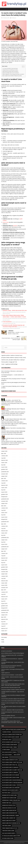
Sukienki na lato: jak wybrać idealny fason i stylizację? (13, 359)
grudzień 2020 (4, 567)
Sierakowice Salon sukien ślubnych (10, 790)
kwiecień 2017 (4, 628)
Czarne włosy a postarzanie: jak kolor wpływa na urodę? (13, 700)
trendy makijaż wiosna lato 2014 (9, 828)
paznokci (15, 225)
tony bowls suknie (6, 825)
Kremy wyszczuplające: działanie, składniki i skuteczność (13, 689)
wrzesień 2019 (4, 587)
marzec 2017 (4, 630)
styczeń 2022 (4, 544)
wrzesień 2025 (4, 474)
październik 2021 (5, 546)
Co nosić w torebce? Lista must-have (10, 68)
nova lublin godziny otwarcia (9, 752)
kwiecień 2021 (4, 558)
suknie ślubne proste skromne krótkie (11, 823)
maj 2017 (3, 626)
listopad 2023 (4, 519)
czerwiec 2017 (4, 624)
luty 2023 (3, 535)
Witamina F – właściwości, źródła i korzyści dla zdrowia (12, 709)
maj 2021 (3, 555)
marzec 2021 (4, 560)
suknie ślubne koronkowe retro (9, 813)
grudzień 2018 (4, 605)
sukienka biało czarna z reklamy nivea (11, 800)
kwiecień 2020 (4, 580)
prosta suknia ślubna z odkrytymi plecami (12, 762)
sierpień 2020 (4, 574)
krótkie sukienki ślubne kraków (9, 744)
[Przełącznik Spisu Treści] (22, 66)
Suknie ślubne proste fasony (9, 820)
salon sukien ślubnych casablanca (10, 767)
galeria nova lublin (6, 739)
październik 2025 (5, 471)
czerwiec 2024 (4, 508)
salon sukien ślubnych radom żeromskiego (12, 780)
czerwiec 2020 (4, 576)
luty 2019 (3, 601)
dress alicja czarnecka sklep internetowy (12, 734)
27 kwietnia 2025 (5, 17)
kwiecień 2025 (4, 485)
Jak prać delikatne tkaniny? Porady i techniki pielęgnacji (12, 653)
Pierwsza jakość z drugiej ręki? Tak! (9, 362)
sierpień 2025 (4, 476)
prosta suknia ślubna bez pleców (10, 759)
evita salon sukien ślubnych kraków (10, 737)
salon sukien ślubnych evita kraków (10, 775)
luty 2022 (3, 542)
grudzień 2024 (4, 494)
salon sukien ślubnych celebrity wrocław (12, 770)
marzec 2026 (4, 462)
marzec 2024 (4, 512)
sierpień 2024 (4, 503)
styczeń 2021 (4, 564)
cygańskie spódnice (6, 732)
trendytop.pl (13, 17)
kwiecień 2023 (4, 530)
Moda (2, 639)
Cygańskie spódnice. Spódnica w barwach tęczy (11, 355)
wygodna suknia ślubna (7, 838)
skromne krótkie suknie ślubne (9, 795)
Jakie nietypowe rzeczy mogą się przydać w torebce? (13, 74)
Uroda (2, 641)
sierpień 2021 (4, 549)
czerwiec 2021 (4, 553)
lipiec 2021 (3, 551)
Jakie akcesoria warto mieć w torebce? (10, 71)
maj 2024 (3, 510)
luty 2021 (3, 562)
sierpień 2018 (4, 614)
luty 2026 (3, 464)
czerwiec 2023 (4, 526)
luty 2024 (3, 514)
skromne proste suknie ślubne (9, 797)
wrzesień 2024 (4, 501)
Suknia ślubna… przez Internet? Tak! (12, 400)
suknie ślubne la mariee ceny (8, 818)
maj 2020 (3, 578)
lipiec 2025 (3, 478)
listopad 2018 (4, 608)
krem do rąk (5, 222)
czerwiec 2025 (4, 480)
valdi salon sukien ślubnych (8, 833)
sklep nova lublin (6, 792)
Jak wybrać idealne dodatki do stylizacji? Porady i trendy (13, 357)
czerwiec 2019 (4, 592)
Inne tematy (4, 637)
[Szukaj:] (14, 347)
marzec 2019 (4, 599)
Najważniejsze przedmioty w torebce (10, 70)
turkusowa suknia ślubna (8, 830)
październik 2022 (5, 537)
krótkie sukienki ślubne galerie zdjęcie (11, 742)
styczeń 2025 (4, 492)
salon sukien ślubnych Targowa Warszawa (12, 782)
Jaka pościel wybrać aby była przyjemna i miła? (10, 687)
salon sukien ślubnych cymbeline (10, 772)
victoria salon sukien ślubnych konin (11, 835)
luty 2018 (3, 621)
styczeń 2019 (4, 603)
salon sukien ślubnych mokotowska (10, 777)
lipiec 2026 (3, 453)
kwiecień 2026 (4, 460)
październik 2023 (5, 521)
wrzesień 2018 (4, 612)
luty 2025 (3, 489)
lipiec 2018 (3, 617)
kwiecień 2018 (4, 619)
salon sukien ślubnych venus (9, 785)
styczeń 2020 (4, 585)
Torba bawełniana (7, 321)
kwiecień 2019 (4, 596)
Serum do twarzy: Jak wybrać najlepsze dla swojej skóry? (13, 698)
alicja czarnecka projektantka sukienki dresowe (13, 729)
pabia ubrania (5, 757)
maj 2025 (3, 483)
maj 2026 (3, 458)
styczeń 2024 (4, 517)
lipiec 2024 (3, 505)
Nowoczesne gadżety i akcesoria (8, 715)
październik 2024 (5, 499)
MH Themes (22, 842)
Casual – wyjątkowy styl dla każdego (9, 364)
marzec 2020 (4, 583)
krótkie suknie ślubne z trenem (9, 747)
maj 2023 (3, 528)
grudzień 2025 (4, 469)
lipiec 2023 (3, 524)
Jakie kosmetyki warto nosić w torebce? (11, 72)
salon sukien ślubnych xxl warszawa (11, 787)
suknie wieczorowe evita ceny (9, 807)
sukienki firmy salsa (6, 802)
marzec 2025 (4, 487)
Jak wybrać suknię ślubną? (6, 651)
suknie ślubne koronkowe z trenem (10, 815)
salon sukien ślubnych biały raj (9, 764)
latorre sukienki (6, 749)
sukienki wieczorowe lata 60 (8, 805)
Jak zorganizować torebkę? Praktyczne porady (12, 75)
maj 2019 (3, 594)
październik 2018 (5, 610)
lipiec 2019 (3, 589)
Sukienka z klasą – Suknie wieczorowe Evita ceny (15, 310)
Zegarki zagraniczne (5, 672)
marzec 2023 (4, 533)
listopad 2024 (4, 496)
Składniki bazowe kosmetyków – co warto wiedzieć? (12, 674)
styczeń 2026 (4, 467)
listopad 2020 (4, 569)
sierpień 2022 (4, 539)
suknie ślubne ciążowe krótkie (9, 810)
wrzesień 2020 (4, 571)
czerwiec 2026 (4, 455)
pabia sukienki (17, 754)
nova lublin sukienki (7, 754)
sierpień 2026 (4, 451)
